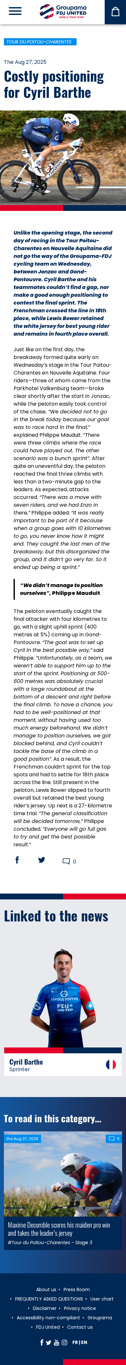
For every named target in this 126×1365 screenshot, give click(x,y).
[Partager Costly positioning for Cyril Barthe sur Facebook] (23, 859)
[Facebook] (42, 1342)
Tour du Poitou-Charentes (38, 42)
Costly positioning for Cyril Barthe (54, 83)
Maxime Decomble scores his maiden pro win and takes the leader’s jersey (59, 1229)
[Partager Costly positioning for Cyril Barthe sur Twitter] (48, 859)
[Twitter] (49, 1342)
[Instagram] (64, 1342)
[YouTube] (56, 1342)
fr (75, 1342)
